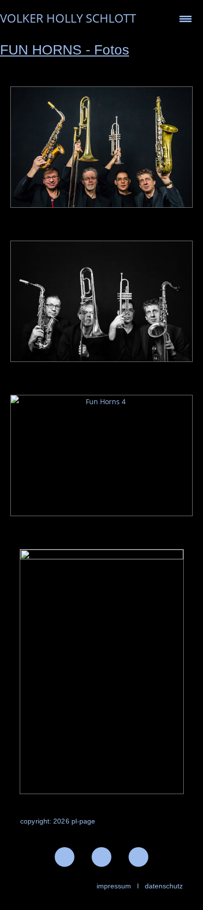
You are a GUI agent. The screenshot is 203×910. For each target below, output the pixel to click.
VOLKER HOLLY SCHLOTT (68, 18)
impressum (114, 886)
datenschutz (164, 886)
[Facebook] (64, 857)
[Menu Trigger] (185, 18)
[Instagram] (101, 857)
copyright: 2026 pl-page (57, 821)
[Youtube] (138, 857)
